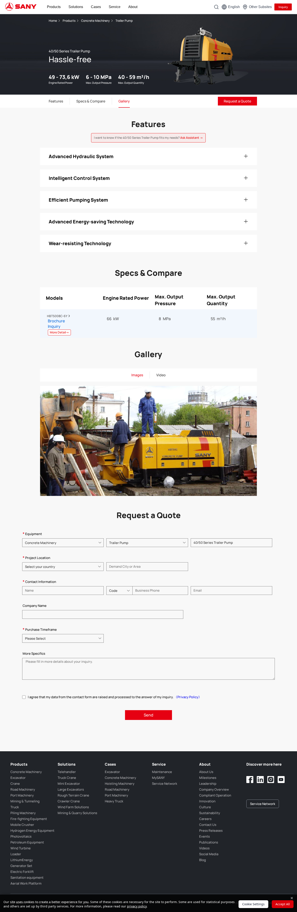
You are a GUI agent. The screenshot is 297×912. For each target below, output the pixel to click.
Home (53, 20)
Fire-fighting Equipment (28, 819)
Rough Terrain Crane (73, 795)
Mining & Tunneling (25, 801)
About (132, 7)
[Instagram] (270, 779)
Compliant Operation (215, 795)
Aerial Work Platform (26, 883)
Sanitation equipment (26, 877)
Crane (15, 783)
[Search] (216, 7)
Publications (208, 842)
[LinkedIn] (260, 779)
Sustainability (209, 813)
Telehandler (67, 772)
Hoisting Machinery (119, 783)
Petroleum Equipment (27, 842)
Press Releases (211, 830)
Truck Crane (67, 777)
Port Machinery (22, 795)
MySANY (158, 777)
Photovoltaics (21, 836)
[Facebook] (249, 779)
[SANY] (21, 7)
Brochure (56, 320)
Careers (205, 819)
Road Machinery (22, 789)
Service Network (164, 783)
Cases (96, 7)
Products (54, 7)
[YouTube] (281, 779)
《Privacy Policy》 (188, 697)
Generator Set (21, 865)
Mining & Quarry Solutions (77, 813)
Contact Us (207, 824)
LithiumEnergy (21, 860)
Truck (14, 807)
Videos (204, 848)
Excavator (18, 777)
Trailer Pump (124, 20)
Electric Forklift (22, 871)
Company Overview (214, 789)
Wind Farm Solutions (73, 807)
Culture (205, 807)
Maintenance (162, 772)
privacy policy (137, 906)
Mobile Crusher (22, 824)
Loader (15, 854)
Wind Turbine (20, 848)
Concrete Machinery (95, 20)
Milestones (207, 777)
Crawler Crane (69, 801)
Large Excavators (71, 789)
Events (204, 836)
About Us (206, 772)
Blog (202, 860)
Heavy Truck (114, 801)
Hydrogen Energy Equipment (32, 830)
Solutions (75, 7)
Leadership (207, 783)
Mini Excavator (69, 783)
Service (114, 7)
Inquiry (283, 7)
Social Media (208, 854)
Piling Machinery (23, 813)
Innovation (207, 801)
